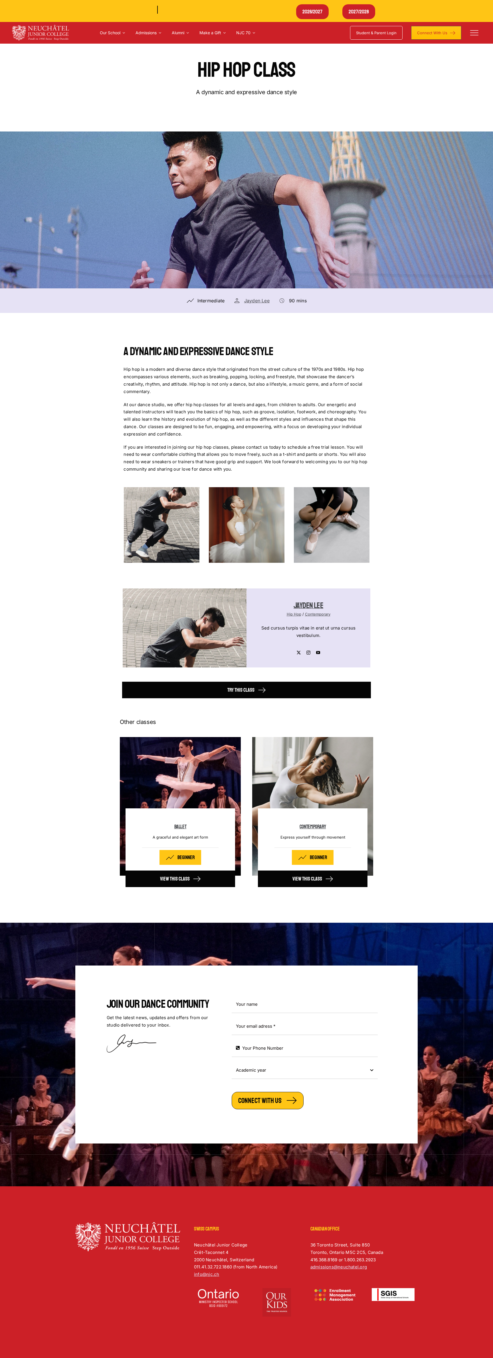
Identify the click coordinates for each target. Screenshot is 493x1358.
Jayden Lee (257, 300)
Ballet (180, 826)
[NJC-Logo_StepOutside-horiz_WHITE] (40, 27)
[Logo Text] (393, 1290)
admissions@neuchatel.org (338, 1267)
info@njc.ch (206, 1274)
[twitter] (299, 653)
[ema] (335, 1290)
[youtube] (318, 653)
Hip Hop (294, 614)
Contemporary (317, 614)
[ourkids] (276, 1290)
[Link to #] (474, 32)
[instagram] (308, 653)
